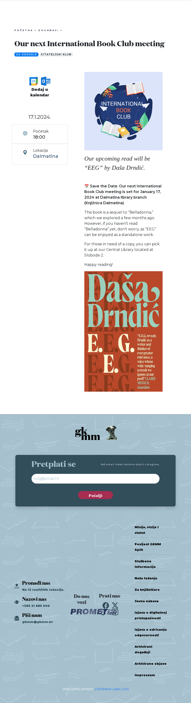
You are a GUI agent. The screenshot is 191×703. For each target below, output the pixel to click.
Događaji (48, 30)
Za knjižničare (147, 589)
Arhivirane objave (151, 663)
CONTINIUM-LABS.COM (111, 689)
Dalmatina (45, 156)
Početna (23, 30)
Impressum (145, 675)
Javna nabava (147, 601)
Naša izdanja (146, 578)
